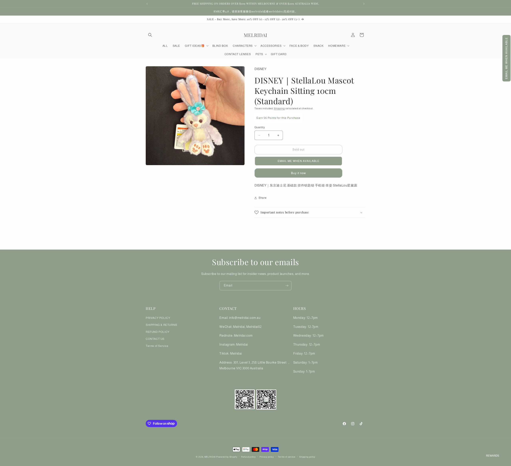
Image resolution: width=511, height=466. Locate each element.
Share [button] (262, 197)
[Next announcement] (363, 4)
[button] (506, 58)
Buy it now (298, 173)
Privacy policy (266, 456)
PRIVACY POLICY (158, 317)
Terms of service (286, 456)
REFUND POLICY (157, 331)
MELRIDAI (210, 457)
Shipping (279, 108)
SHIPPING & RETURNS (161, 324)
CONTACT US (155, 338)
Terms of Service (157, 345)
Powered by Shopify (226, 457)
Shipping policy (307, 456)
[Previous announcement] (147, 4)
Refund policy (248, 456)
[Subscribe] (286, 285)
